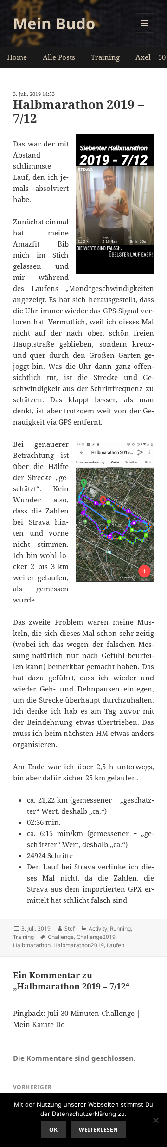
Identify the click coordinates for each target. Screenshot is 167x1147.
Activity (98, 928)
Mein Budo (54, 23)
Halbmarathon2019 (78, 945)
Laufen (115, 945)
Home (17, 57)
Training (105, 57)
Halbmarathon (32, 945)
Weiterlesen (98, 1130)
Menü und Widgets (144, 32)
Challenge (61, 937)
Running (120, 928)
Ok (53, 1130)
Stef (69, 928)
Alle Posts (59, 57)
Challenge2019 (96, 937)
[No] (155, 1120)
